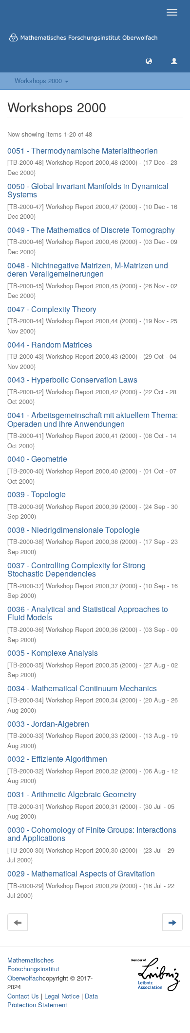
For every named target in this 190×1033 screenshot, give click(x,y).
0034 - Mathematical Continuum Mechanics (82, 688)
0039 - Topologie (36, 494)
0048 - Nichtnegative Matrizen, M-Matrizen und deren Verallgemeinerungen (87, 270)
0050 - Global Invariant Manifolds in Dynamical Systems (88, 190)
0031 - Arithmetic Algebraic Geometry (71, 794)
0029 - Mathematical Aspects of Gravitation (81, 873)
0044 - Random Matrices (49, 344)
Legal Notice (61, 995)
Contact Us (23, 995)
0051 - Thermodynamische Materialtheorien (82, 150)
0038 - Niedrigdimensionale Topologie (73, 529)
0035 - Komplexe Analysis (52, 652)
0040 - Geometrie (37, 458)
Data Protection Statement (52, 1000)
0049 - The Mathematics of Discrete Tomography (91, 229)
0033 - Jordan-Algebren (48, 723)
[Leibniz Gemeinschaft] (155, 974)
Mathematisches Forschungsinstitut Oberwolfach (33, 968)
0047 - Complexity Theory (51, 309)
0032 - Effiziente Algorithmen (57, 758)
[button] (148, 61)
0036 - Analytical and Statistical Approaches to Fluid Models (87, 613)
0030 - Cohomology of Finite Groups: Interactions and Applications (91, 834)
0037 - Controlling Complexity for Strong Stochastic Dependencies (76, 569)
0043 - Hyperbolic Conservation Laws (72, 379)
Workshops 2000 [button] (39, 80)
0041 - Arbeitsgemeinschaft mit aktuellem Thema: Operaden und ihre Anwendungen (92, 419)
